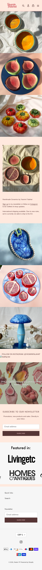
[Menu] (38, 5)
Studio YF (17, 562)
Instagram (34, 204)
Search (7, 498)
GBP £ (20, 535)
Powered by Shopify (27, 562)
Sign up (5, 204)
